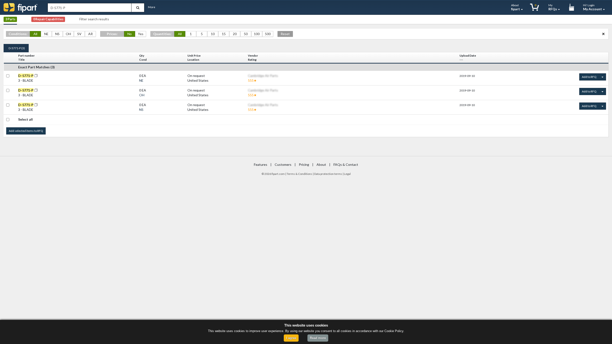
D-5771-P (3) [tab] (17, 48)
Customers (283, 164)
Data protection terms (328, 174)
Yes (140, 34)
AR (90, 34)
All (35, 34)
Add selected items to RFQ (26, 131)
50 (246, 34)
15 (224, 34)
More (151, 7)
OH (68, 34)
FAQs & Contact (345, 164)
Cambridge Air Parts (263, 76)
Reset (285, 34)
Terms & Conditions (299, 174)
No (129, 34)
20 (235, 34)
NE (46, 34)
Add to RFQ (589, 77)
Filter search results (94, 19)
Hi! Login (592, 7)
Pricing (304, 164)
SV (79, 34)
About (515, 7)
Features (260, 164)
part (275, 174)
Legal (347, 174)
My (552, 7)
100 (257, 34)
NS (57, 34)
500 (268, 34)
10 (213, 34)
